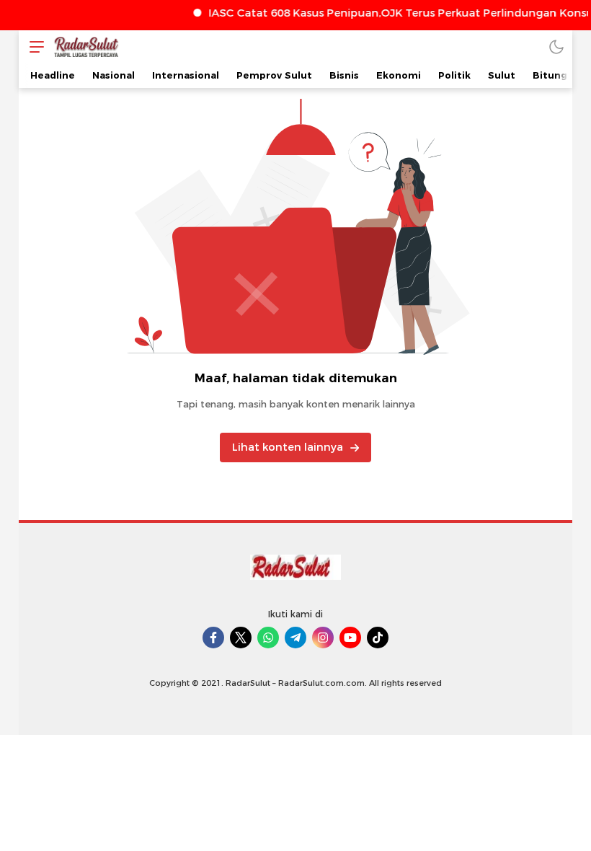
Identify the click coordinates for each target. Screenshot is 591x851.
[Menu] (33, 46)
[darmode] (556, 46)
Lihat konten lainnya (287, 447)
